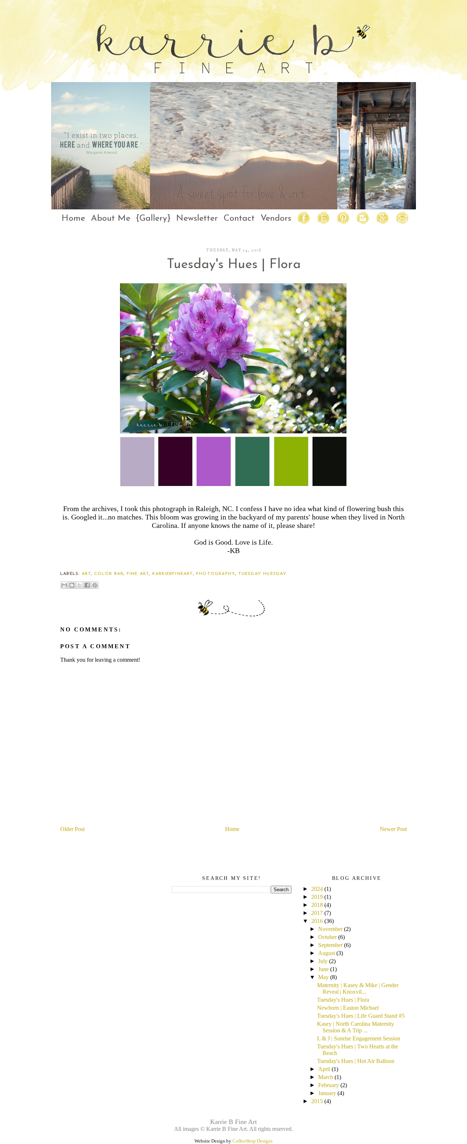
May (323, 977)
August (326, 953)
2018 (317, 905)
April (324, 1069)
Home (73, 218)
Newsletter (197, 218)
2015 (317, 1101)
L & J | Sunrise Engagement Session (358, 1038)
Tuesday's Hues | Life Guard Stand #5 (361, 1016)
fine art (138, 574)
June (323, 969)
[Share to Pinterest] (95, 585)
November (330, 929)
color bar (109, 574)
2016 (317, 921)
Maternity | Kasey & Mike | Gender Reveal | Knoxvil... (357, 988)
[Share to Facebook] (87, 585)
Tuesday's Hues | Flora (343, 1000)
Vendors (275, 218)
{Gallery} (153, 218)
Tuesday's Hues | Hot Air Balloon (355, 1061)
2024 (317, 889)
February (328, 1085)
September (330, 945)
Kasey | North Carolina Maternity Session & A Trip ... (355, 1027)
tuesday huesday (262, 574)
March (325, 1077)
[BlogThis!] (72, 585)
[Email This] (64, 585)
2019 (317, 897)
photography (215, 574)
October (327, 937)
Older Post (72, 829)
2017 (317, 913)
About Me (110, 218)
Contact (239, 218)
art (86, 574)
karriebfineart (172, 574)
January (327, 1093)
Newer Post (393, 829)
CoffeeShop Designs (252, 1141)
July (323, 961)
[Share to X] (79, 585)
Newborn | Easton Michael (348, 1008)
